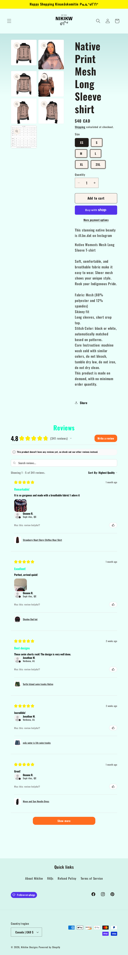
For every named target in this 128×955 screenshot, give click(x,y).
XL (81, 164)
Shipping (80, 127)
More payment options (96, 220)
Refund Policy (67, 878)
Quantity (80, 174)
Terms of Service (92, 878)
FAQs (50, 878)
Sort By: (93, 473)
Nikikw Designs (29, 947)
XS (82, 142)
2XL (98, 164)
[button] (9, 21)
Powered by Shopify (49, 947)
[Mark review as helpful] (113, 525)
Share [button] (83, 402)
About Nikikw (34, 878)
